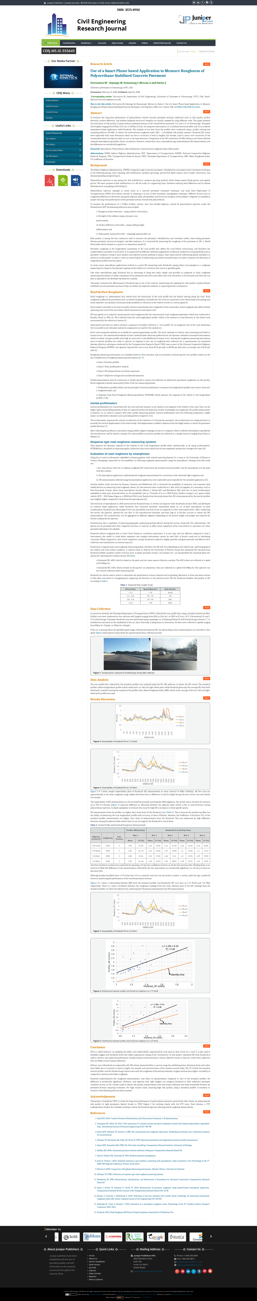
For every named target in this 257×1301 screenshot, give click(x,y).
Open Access (117, 43)
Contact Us (182, 43)
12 (206, 480)
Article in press (52, 106)
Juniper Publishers (55, 2)
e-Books (132, 43)
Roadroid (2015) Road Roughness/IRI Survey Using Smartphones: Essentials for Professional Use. (135, 1212)
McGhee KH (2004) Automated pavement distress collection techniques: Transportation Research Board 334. (139, 1150)
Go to (207, 64)
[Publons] (86, 1236)
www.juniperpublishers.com (189, 1265)
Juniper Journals (72, 2)
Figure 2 (94, 791)
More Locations (96, 1279)
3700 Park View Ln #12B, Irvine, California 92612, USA (106, 2)
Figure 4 (94, 883)
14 (193, 509)
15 (131, 542)
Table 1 (104, 581)
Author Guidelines (97, 1261)
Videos (145, 43)
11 (151, 416)
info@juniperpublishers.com (189, 1261)
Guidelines (87, 43)
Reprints (92, 1276)
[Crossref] (193, 1236)
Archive (49, 118)
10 (106, 398)
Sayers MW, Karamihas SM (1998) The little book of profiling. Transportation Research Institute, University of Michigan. (144, 1145)
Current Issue (52, 112)
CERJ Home (52, 43)
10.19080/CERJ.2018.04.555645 (187, 107)
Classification (69, 43)
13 (154, 484)
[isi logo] (108, 1236)
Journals (102, 43)
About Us (93, 1258)
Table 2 (170, 812)
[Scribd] (171, 1236)
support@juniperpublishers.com (148, 1271)
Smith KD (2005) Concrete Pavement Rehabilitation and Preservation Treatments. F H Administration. (137, 1118)
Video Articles (95, 1273)
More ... (61, 1274)
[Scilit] (65, 1236)
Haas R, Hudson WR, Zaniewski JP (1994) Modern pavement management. (126, 1156)
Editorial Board (52, 101)
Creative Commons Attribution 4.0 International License (136, 1294)
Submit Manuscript (162, 43)
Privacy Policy (146, 1297)
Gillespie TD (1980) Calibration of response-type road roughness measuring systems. (130, 1174)
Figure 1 (99, 633)
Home (193, 51)
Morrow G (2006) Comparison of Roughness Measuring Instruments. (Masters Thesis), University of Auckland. (141, 1169)
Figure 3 (115, 805)
